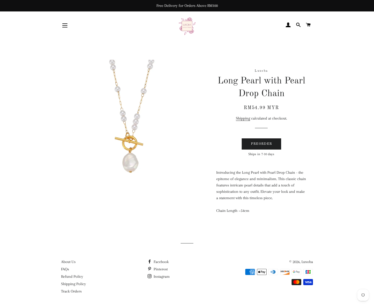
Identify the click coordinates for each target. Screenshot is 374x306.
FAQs (65, 269)
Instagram (161, 276)
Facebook (161, 261)
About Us (68, 261)
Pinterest (160, 269)
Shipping (243, 118)
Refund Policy (72, 276)
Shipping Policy (73, 284)
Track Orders (71, 291)
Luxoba (307, 261)
